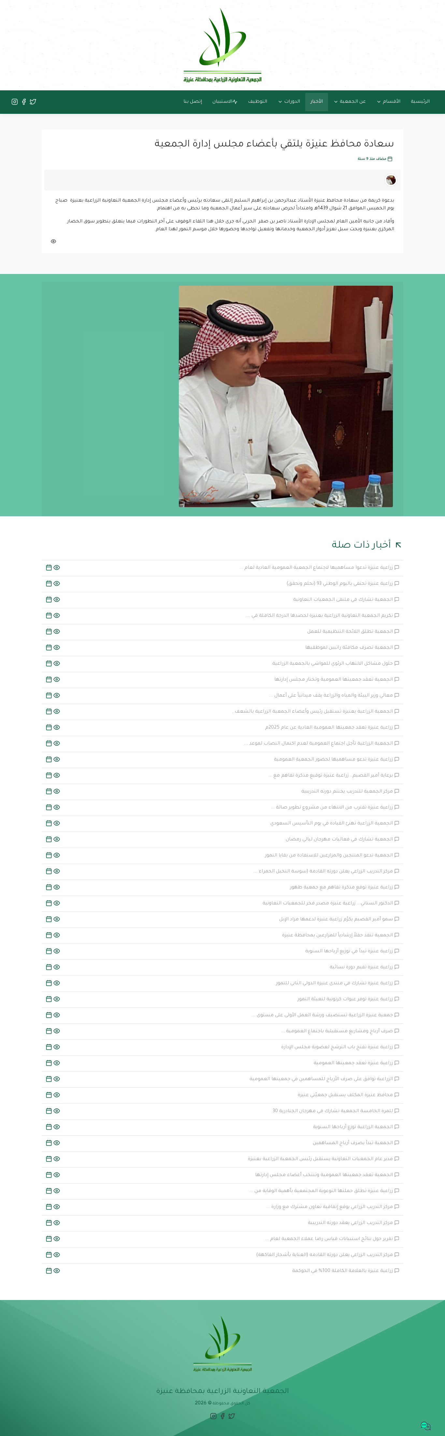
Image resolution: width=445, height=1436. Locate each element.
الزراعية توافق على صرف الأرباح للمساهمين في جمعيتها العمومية (322, 1079)
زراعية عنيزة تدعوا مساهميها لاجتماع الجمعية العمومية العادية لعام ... (316, 568)
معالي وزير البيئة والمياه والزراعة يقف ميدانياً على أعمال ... (331, 696)
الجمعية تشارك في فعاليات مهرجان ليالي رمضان (340, 839)
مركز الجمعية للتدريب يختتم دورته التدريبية (347, 791)
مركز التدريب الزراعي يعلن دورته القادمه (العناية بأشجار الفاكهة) (325, 1255)
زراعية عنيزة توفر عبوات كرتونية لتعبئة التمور (345, 999)
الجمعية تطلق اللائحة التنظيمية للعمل (350, 632)
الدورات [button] (291, 102)
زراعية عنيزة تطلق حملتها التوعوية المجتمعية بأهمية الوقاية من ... (321, 1191)
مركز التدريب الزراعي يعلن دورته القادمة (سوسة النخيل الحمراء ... (323, 871)
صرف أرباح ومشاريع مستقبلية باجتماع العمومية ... (337, 1031)
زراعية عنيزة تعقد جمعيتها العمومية (354, 1063)
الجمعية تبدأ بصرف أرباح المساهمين (353, 1143)
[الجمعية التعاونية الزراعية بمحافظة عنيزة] (222, 45)
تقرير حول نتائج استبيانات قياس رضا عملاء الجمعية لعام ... (329, 1239)
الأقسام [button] (390, 102)
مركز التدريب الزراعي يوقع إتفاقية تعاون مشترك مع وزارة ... (330, 1207)
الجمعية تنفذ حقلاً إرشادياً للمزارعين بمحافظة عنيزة (338, 935)
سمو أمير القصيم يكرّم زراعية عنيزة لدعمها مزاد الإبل (336, 919)
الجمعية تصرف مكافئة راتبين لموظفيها (349, 648)
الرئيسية (420, 102)
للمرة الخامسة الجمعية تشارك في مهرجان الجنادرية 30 (333, 1111)
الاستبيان (222, 102)
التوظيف (257, 102)
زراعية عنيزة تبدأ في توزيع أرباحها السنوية (349, 951)
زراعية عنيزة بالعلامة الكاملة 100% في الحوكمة (343, 1271)
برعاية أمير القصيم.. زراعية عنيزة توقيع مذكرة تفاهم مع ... (331, 775)
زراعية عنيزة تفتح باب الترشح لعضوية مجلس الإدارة (337, 1047)
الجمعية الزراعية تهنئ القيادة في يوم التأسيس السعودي (332, 823)
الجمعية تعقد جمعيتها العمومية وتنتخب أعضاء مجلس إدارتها (324, 1175)
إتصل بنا (192, 102)
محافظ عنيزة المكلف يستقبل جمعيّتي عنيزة (346, 1095)
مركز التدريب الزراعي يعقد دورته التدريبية (351, 1223)
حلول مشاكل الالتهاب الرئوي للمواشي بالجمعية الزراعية (333, 664)
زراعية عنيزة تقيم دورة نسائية (362, 967)
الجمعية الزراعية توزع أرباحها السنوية (353, 1127)
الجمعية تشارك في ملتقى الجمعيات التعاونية (343, 600)
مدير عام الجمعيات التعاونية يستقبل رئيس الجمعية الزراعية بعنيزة (321, 1159)
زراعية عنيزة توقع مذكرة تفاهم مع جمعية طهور (342, 887)
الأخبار (316, 102)
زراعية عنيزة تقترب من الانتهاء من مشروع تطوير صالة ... (332, 807)
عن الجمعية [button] (352, 102)
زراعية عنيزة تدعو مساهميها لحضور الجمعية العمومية (334, 760)
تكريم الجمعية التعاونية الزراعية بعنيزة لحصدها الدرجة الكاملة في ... (320, 616)
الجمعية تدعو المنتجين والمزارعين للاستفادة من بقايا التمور (329, 855)
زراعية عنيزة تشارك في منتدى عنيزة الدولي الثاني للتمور (335, 983)
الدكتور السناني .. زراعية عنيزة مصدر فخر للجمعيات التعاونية (328, 903)
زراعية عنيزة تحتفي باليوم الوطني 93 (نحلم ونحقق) (340, 584)
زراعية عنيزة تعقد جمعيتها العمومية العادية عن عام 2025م (329, 728)
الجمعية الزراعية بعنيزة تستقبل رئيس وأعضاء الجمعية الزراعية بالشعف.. (313, 712)
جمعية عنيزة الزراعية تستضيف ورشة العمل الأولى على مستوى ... (322, 1015)
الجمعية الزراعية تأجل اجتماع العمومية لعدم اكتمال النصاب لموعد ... (319, 744)
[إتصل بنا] (426, 1426)
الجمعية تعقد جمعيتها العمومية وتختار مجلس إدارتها (334, 680)
